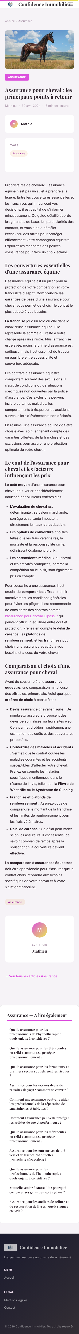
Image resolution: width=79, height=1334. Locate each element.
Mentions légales (15, 1300)
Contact (9, 1307)
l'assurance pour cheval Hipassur (31, 616)
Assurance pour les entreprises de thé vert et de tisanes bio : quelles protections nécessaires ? (37, 1155)
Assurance (25, 21)
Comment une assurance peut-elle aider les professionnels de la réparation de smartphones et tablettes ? (39, 1104)
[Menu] (70, 4)
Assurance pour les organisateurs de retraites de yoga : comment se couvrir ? (38, 1087)
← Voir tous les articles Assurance (31, 976)
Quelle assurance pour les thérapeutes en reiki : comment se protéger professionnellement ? (37, 1052)
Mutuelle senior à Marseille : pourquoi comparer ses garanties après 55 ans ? (37, 1190)
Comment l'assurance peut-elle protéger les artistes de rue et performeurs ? (39, 1120)
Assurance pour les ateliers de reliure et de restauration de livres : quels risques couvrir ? (39, 1206)
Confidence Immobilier (39, 4)
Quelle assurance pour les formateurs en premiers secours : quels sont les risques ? (39, 1071)
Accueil (10, 21)
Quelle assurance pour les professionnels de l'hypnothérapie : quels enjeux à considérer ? (35, 1034)
